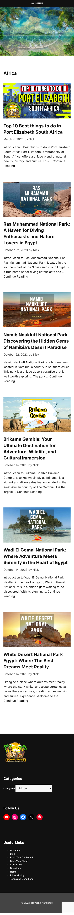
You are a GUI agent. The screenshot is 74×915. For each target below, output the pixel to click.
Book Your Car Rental (21, 857)
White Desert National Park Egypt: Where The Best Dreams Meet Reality (33, 661)
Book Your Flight (19, 861)
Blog (12, 853)
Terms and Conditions (21, 879)
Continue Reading (15, 276)
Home (13, 871)
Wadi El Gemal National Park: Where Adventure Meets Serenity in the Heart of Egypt (35, 556)
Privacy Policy (17, 875)
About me (15, 850)
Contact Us (16, 864)
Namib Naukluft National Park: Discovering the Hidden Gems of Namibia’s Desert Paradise (36, 341)
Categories (9, 788)
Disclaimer (15, 868)
